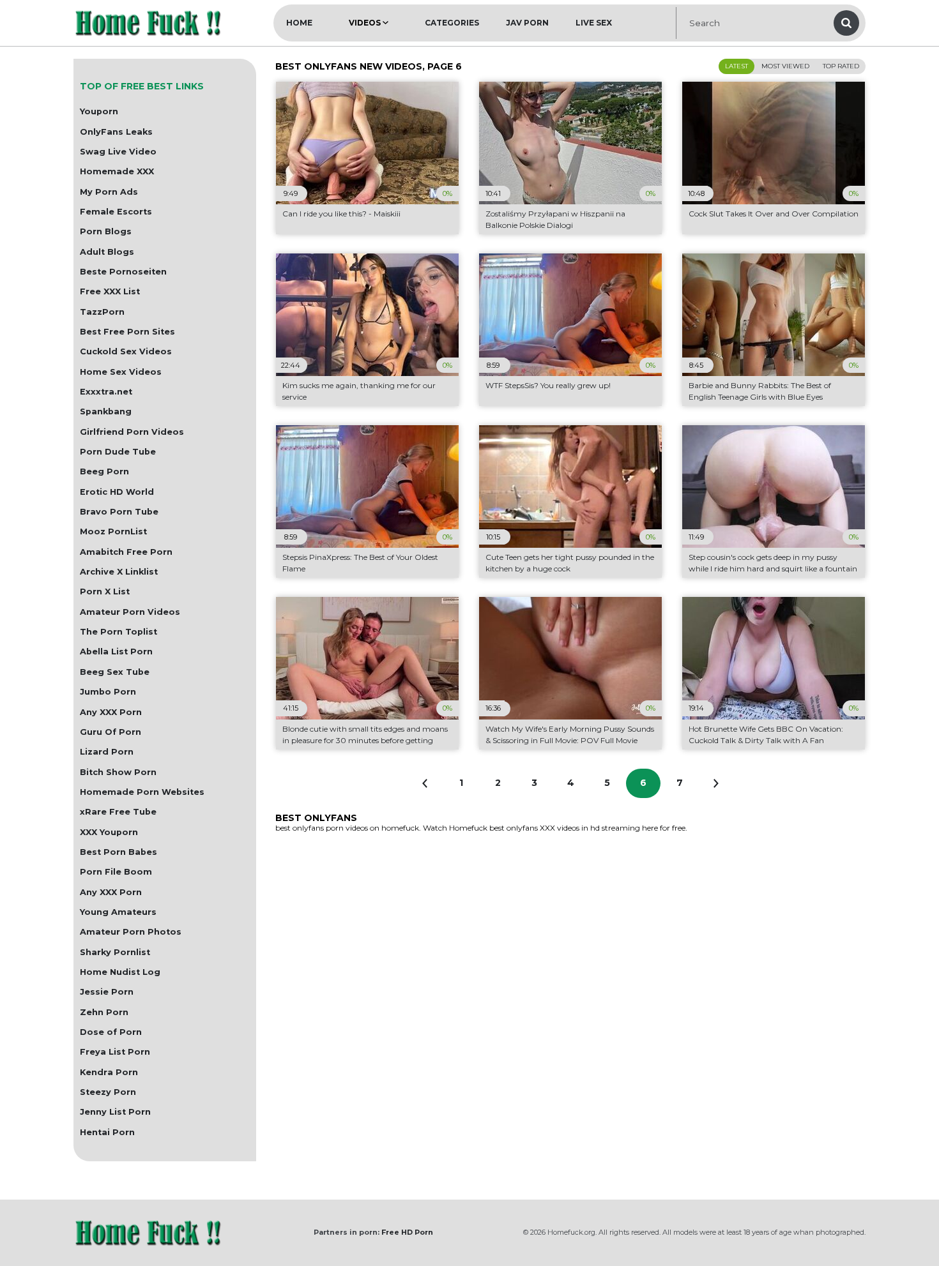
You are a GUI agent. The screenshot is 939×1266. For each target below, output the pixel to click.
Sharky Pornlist (115, 952)
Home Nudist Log (120, 972)
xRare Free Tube (118, 812)
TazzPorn (102, 312)
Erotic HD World (117, 492)
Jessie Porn (107, 992)
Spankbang (106, 411)
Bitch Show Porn (118, 772)
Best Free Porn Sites (127, 331)
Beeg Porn (104, 471)
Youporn (99, 111)
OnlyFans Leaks (116, 132)
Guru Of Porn (110, 732)
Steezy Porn (108, 1092)
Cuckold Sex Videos (126, 351)
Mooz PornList (113, 531)
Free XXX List (110, 291)
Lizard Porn (107, 752)
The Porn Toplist (118, 632)
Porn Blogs (106, 231)
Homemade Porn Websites (142, 792)
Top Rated (841, 66)
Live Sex (594, 22)
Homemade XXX (117, 171)
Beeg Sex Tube (114, 672)
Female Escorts (116, 211)
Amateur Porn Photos (130, 932)
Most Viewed (785, 66)
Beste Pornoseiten (123, 271)
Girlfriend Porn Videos (132, 432)
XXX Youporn (109, 832)
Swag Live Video (118, 151)
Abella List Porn (116, 651)
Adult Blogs (107, 252)
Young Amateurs (118, 912)
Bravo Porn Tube (119, 511)
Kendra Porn (109, 1072)
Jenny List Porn (115, 1112)
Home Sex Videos (121, 372)
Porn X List (105, 591)
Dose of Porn (111, 1032)
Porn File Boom (116, 872)
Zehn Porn (104, 1012)
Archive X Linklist (119, 571)
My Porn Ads (109, 192)
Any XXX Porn (111, 712)
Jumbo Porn (108, 692)
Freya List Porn (115, 1052)
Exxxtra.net (106, 391)
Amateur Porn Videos (130, 612)
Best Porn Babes (118, 852)
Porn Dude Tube (118, 451)
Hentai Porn (107, 1132)
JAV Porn (527, 22)
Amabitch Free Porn (126, 552)
